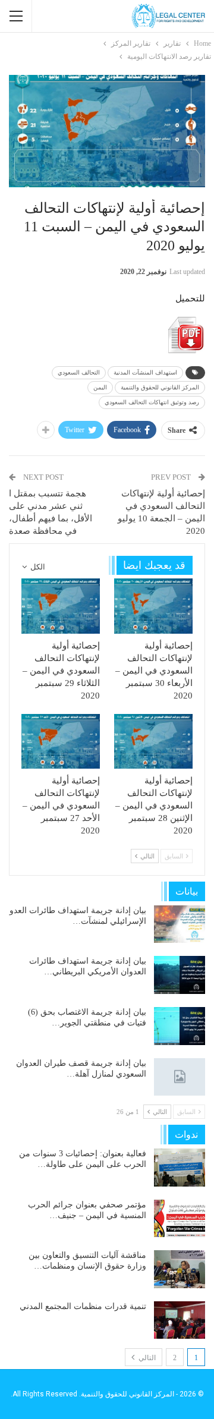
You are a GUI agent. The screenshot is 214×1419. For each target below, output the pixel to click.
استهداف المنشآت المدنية (145, 372)
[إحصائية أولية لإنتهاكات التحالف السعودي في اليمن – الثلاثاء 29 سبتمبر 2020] (60, 605)
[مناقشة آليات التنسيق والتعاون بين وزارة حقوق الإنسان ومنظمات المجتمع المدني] (179, 1269)
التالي (146, 1358)
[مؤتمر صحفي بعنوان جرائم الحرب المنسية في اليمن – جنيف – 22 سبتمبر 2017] (179, 1219)
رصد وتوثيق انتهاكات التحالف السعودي (152, 402)
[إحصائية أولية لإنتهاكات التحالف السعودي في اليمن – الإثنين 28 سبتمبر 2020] (153, 741)
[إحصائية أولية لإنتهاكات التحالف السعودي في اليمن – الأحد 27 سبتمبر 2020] (60, 741)
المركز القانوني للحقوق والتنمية (160, 387)
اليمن (100, 387)
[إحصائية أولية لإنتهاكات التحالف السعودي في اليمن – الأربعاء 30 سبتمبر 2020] (153, 605)
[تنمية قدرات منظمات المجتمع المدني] (179, 1320)
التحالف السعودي (79, 372)
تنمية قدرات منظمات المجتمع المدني (83, 1306)
